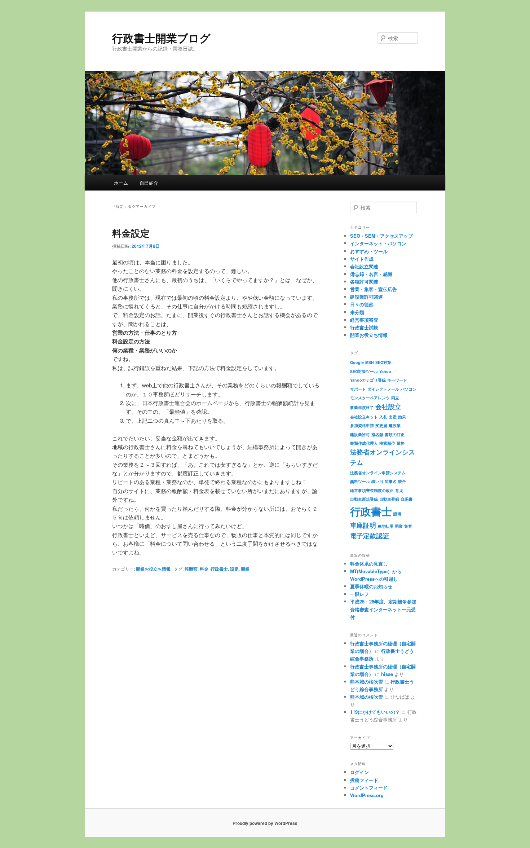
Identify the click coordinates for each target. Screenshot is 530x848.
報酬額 (191, 569)
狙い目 (377, 481)
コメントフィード (369, 787)
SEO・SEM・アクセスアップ (381, 235)
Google (357, 362)
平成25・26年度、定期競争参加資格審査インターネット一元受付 (383, 609)
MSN (369, 362)
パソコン (408, 389)
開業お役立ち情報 (153, 569)
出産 (393, 416)
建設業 (395, 425)
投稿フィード (364, 780)
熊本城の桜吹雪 (366, 681)
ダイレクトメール (383, 389)
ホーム (121, 182)
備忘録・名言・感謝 (371, 274)
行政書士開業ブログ (161, 37)
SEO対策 (383, 362)
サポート (358, 389)
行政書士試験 (364, 327)
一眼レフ (359, 593)
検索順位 (387, 443)
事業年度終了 (362, 407)
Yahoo (385, 371)
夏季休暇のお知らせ (371, 586)
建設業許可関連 (366, 296)
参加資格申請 (362, 425)
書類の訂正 (395, 434)
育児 (399, 490)
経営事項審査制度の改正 (372, 490)
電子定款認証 (369, 535)
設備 (397, 514)
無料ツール (360, 481)
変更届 (381, 425)
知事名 (391, 481)
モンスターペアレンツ (370, 397)
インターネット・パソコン (378, 243)
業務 (401, 443)
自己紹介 (149, 182)
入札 (383, 416)
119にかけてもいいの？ (375, 711)
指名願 (377, 434)
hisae (387, 674)
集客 (408, 526)
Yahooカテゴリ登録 (368, 380)
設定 (234, 569)
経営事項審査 (364, 319)
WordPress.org (367, 795)
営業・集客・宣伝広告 (373, 289)
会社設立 (388, 406)
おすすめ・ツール (369, 251)
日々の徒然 (362, 304)
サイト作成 (362, 258)
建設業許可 (360, 434)
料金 (204, 569)
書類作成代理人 (364, 443)
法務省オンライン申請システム (378, 472)
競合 (402, 481)
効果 (402, 416)
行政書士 (219, 569)
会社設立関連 (364, 266)
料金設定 (131, 233)
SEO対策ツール (364, 371)
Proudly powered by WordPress (265, 823)
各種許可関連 (364, 281)
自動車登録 (389, 499)
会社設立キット (364, 416)
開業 (245, 569)
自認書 (406, 499)
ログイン (359, 772)
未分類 (357, 312)
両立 (395, 397)
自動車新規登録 (364, 499)
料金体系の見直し (369, 563)
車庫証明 (363, 525)
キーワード (397, 380)
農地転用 (385, 526)
